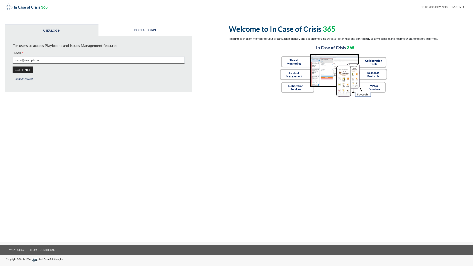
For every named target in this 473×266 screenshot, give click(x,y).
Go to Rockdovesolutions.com (441, 7)
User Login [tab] (51, 30)
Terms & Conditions (42, 249)
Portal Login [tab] (145, 30)
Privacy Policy (15, 249)
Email (18, 52)
